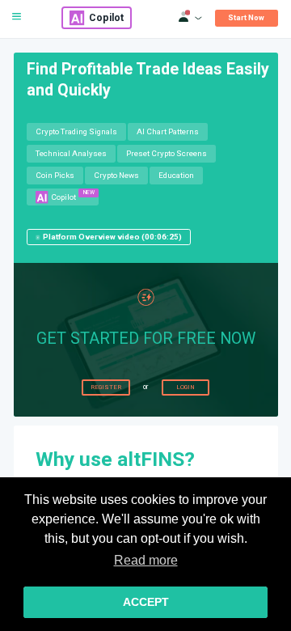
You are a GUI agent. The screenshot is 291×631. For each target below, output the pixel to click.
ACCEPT (146, 601)
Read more (146, 560)
